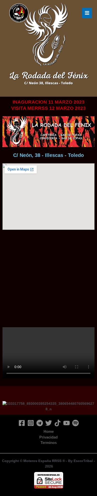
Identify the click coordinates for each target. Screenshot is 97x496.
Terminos (49, 443)
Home (49, 432)
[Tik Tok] (57, 423)
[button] (7, 400)
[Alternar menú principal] (87, 13)
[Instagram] (30, 423)
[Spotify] (75, 423)
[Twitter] (48, 423)
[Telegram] (39, 423)
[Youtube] (66, 423)
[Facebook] (21, 423)
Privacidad (48, 437)
